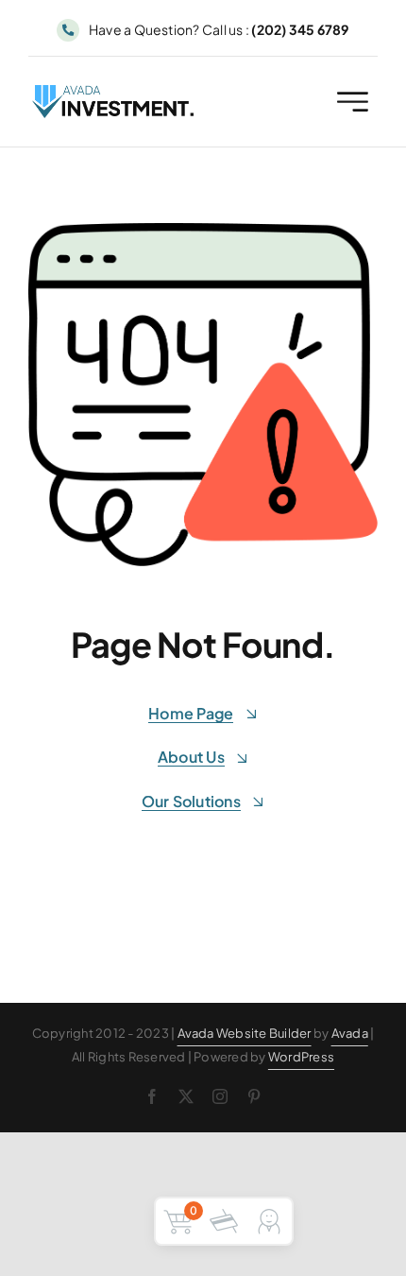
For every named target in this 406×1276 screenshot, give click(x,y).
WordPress (301, 1056)
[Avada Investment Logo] (114, 92)
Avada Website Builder (245, 1033)
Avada (349, 1033)
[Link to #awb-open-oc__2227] (352, 102)
